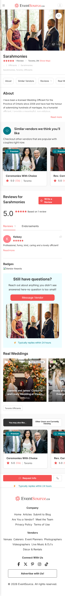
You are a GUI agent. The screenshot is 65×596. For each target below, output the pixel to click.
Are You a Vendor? (23, 519)
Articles (27, 514)
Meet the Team (44, 519)
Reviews (45, 81)
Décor (26, 549)
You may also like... (18, 423)
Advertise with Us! (32, 573)
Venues (7, 539)
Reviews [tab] (9, 226)
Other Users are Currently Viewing (47, 422)
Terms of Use (42, 524)
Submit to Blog (42, 514)
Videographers (21, 544)
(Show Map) (45, 61)
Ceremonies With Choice (21, 175)
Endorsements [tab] (30, 226)
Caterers (18, 539)
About (8, 81)
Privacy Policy (23, 524)
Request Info (29, 478)
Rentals (37, 549)
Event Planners (34, 539)
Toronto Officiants (13, 408)
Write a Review (48, 200)
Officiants (12, 65)
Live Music (38, 544)
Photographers (53, 539)
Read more (9, 250)
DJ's (50, 544)
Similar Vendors (26, 81)
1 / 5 (58, 44)
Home (17, 514)
